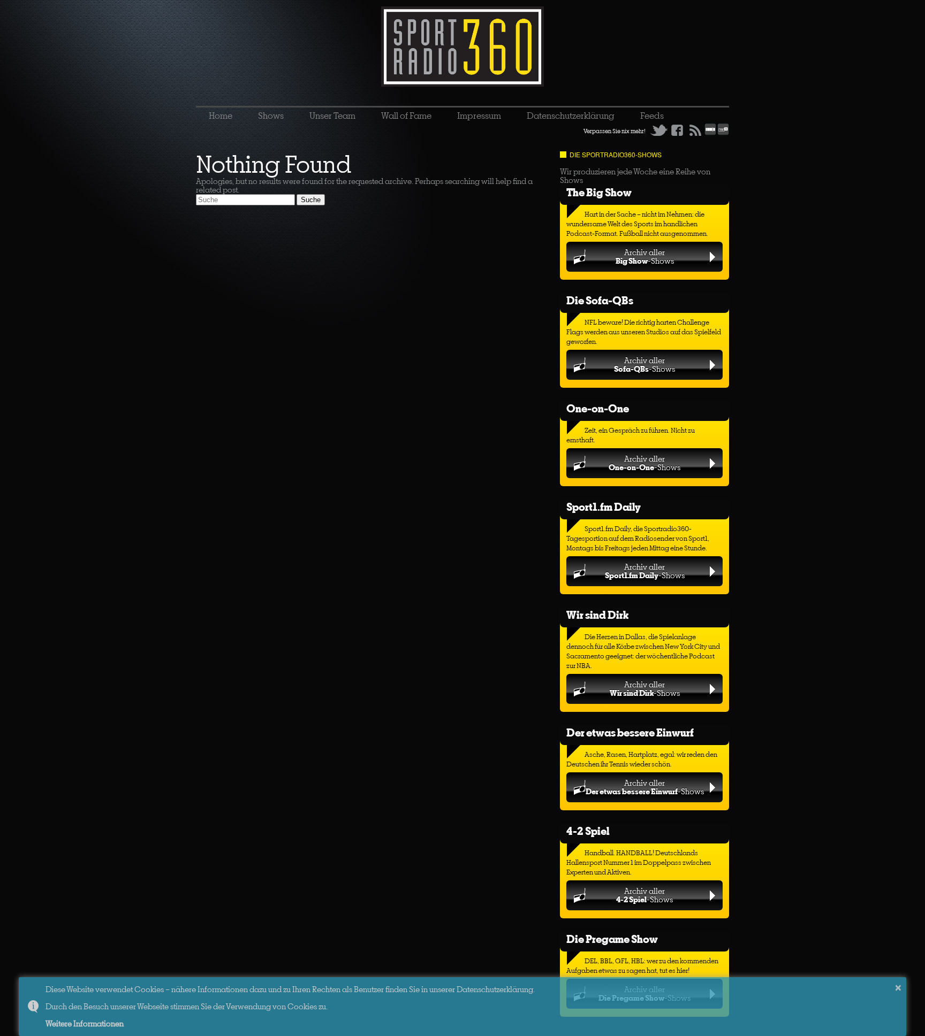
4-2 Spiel (587, 831)
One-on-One (597, 408)
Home (220, 115)
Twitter (659, 130)
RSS (695, 130)
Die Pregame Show (612, 939)
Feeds (652, 115)
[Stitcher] (710, 133)
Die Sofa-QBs (599, 300)
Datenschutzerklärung (571, 115)
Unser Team (332, 115)
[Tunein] (723, 133)
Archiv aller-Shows (645, 256)
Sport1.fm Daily (603, 507)
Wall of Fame (406, 115)
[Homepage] (462, 46)
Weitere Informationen (85, 1023)
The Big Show (599, 192)
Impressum (479, 115)
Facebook (677, 130)
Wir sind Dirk (597, 615)
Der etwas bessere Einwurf (630, 732)
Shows (271, 115)
